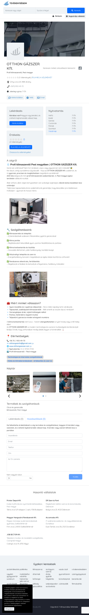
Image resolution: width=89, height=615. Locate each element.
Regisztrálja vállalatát (76, 16)
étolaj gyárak (49, 575)
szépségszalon (52, 584)
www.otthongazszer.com (19, 346)
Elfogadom (9, 609)
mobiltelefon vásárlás (25, 575)
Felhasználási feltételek (68, 607)
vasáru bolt (63, 569)
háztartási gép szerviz (24, 580)
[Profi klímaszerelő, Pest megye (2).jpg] (70, 382)
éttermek (36, 574)
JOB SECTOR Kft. (13, 534)
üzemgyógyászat (79, 574)
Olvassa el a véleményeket (20, 152)
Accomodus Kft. (52, 517)
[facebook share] (80, 68)
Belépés (58, 16)
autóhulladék (12, 584)
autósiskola (50, 586)
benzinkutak (77, 579)
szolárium (10, 579)
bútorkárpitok (64, 579)
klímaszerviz (37, 569)
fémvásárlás (77, 584)
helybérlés (50, 579)
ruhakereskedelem (79, 569)
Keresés (77, 10)
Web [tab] (31, 97)
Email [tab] (42, 97)
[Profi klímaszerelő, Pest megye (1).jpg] (18, 382)
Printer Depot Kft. (14, 500)
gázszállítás (37, 586)
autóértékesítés (13, 569)
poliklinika (23, 569)
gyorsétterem (64, 574)
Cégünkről (54, 607)
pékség (36, 584)
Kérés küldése (17, 97)
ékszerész (24, 584)
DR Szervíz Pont (52, 500)
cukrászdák (63, 584)
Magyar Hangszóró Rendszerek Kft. (21, 517)
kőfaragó (36, 579)
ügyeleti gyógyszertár (12, 575)
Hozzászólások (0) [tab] (36, 419)
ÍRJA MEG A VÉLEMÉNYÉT (42, 77)
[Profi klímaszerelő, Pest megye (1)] (44, 382)
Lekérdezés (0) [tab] (16, 419)
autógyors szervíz (50, 570)
